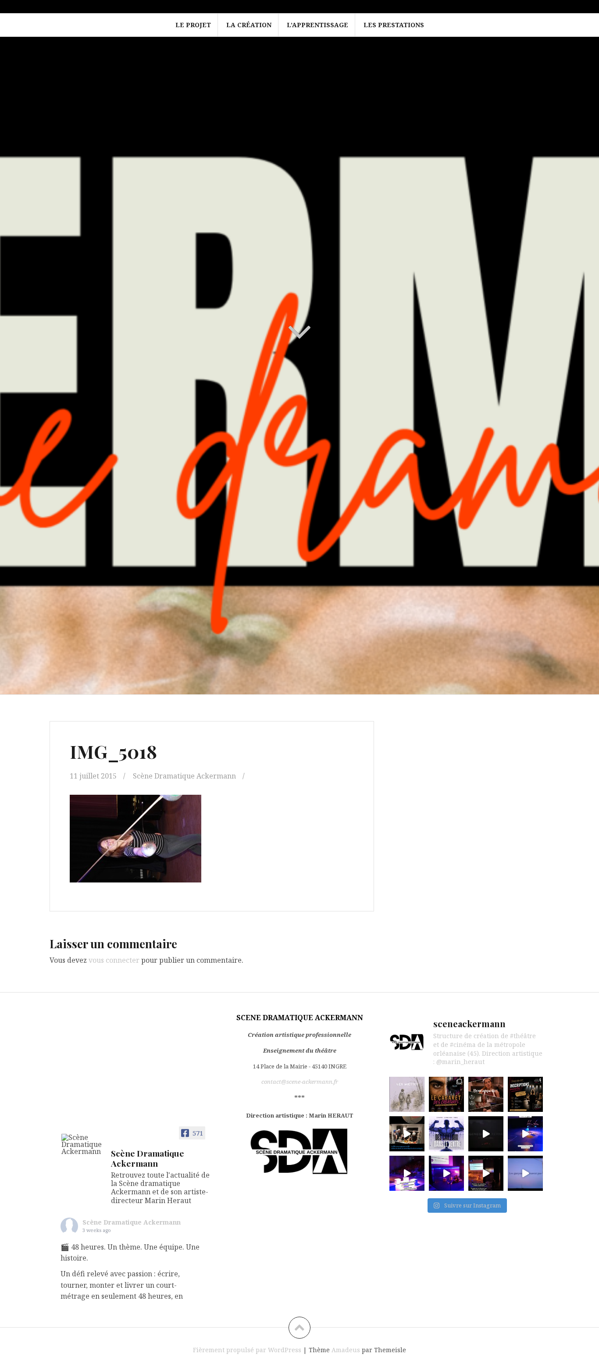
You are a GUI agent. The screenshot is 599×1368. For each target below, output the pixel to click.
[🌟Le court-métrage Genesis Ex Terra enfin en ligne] (485, 1133)
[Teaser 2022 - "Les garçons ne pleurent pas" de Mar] (525, 1173)
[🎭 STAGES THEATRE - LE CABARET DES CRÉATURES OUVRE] (446, 1094)
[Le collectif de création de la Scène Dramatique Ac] (525, 1133)
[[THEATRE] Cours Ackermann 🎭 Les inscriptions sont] (525, 1094)
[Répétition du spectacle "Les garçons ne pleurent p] (485, 1173)
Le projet (193, 25)
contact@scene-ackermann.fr (299, 1082)
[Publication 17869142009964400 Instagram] (406, 1173)
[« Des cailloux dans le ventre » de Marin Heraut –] (446, 1133)
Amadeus (346, 1350)
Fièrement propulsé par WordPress (247, 1350)
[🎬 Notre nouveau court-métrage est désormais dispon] (485, 1094)
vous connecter (114, 960)
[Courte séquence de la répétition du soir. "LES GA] (446, 1173)
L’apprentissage (317, 25)
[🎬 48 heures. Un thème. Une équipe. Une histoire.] (406, 1094)
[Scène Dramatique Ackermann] (82, 1144)
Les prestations (394, 25)
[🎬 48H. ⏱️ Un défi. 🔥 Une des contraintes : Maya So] (406, 1133)
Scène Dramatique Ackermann (184, 776)
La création (248, 25)
